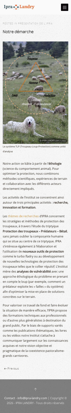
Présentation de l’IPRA (35, 23)
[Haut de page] (35, 389)
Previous (13, 368)
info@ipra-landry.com (32, 398)
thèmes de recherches (23, 216)
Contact (9, 398)
